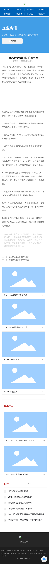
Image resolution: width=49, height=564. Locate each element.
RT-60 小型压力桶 (11, 360)
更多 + (30, 484)
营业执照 (37, 553)
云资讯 (4, 556)
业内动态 (13, 35)
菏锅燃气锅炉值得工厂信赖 (19, 260)
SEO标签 (30, 553)
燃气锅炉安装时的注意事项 (20, 503)
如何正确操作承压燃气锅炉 (19, 257)
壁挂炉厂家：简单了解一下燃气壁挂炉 (25, 520)
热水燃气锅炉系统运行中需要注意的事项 (26, 514)
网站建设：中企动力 (16, 553)
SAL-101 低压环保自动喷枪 (15, 327)
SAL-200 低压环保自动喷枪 (15, 295)
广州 (24, 553)
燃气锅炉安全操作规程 (18, 491)
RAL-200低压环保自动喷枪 (17, 474)
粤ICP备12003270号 (24, 558)
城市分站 (43, 553)
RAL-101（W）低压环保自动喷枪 (20, 440)
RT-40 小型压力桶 (11, 392)
